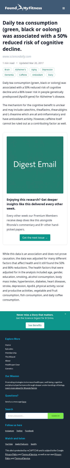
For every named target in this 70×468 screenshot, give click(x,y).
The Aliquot (10, 357)
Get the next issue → (35, 237)
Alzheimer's (20, 69)
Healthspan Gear (12, 364)
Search (56, 415)
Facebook (29, 430)
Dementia (9, 74)
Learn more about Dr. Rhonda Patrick (21, 388)
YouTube (9, 444)
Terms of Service (29, 454)
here (24, 401)
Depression (47, 69)
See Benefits (35, 325)
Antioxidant (37, 74)
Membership (10, 353)
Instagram (9, 430)
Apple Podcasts (21, 444)
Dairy (50, 74)
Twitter (19, 430)
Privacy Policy (11, 454)
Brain (7, 69)
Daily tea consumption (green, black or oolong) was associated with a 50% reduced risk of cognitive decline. (35, 35)
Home (8, 345)
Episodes (9, 349)
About (7, 360)
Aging (34, 69)
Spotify (34, 444)
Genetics (9, 368)
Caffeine (23, 74)
